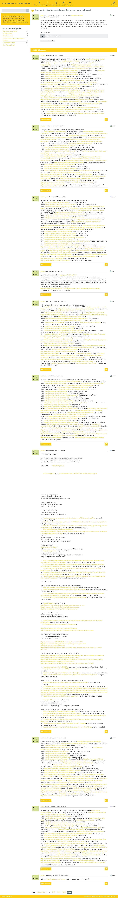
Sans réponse (56, 5)
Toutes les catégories (12, 28)
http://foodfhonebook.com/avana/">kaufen (58, 155)
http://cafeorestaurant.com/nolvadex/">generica (59, 164)
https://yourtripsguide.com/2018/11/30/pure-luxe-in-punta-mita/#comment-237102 (66, 663)
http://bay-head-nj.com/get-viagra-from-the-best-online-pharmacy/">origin (68, 833)
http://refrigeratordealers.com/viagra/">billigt (58, 340)
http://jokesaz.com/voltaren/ (71, 61)
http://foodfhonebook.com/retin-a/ (64, 145)
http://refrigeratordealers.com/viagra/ (69, 316)
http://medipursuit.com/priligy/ (64, 826)
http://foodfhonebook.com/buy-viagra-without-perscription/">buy (85, 161)
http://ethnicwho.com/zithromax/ (55, 132)
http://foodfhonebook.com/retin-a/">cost (57, 166)
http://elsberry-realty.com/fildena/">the (56, 405)
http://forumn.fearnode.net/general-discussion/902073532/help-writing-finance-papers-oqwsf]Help (74, 522)
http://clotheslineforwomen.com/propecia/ (90, 210)
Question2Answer (95, 896)
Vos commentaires (7, 896)
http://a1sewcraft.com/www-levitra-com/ (65, 71)
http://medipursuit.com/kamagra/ (55, 399)
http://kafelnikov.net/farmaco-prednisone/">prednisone (62, 338)
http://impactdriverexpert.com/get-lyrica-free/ (59, 401)
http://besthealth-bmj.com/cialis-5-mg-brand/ (72, 389)
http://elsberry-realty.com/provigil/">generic (58, 231)
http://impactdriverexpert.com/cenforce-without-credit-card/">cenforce (67, 241)
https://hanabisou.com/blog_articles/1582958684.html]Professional (64, 723)
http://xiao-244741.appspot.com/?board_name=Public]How (62, 673)
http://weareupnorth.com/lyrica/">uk (93, 346)
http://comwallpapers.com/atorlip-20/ (57, 755)
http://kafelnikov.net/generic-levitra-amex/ (58, 206)
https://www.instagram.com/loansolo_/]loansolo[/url (59, 624)
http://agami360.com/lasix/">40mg (55, 334)
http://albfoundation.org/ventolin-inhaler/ (58, 816)
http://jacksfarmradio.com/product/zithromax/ (85, 222)
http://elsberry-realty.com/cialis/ (50, 851)
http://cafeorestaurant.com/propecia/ (89, 220)
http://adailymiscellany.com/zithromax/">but (58, 769)
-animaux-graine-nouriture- (48, 40)
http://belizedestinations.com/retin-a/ (57, 216)
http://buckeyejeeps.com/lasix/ (81, 65)
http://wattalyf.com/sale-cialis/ (66, 855)
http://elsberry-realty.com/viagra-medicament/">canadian (62, 770)
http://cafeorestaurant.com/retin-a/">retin (71, 841)
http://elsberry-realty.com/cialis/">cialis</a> (90, 831)
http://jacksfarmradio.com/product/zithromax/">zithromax (62, 245)
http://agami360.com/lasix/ (53, 313)
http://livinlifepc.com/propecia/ (54, 322)
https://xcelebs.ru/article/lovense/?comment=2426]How (61, 686)
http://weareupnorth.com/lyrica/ (90, 322)
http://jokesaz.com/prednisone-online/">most (68, 162)
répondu (42, 55)
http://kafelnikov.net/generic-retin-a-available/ (79, 385)
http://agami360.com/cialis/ (78, 135)
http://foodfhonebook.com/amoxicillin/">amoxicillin (60, 168)
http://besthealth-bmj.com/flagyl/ (55, 828)
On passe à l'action (9, 42)
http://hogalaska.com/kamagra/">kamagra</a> (92, 847)
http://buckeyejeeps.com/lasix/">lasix (68, 86)
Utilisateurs (70, 5)
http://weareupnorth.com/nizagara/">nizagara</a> (78, 778)
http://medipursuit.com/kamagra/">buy (56, 420)
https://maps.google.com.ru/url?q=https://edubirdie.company (59, 607)
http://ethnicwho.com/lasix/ (85, 820)
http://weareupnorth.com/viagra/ (55, 753)
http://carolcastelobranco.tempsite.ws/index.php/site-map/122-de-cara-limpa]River (69, 518)
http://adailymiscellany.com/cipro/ (55, 818)
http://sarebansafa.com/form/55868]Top (56, 667)
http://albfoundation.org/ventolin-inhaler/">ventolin (60, 835)
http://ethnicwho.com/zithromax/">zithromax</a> (60, 151)
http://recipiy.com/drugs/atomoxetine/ (89, 741)
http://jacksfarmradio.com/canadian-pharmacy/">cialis (61, 98)
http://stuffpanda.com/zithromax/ (55, 76)
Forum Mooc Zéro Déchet (17, 3)
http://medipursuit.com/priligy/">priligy (58, 845)
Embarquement (8, 36)
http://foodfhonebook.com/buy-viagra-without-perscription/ (79, 178)
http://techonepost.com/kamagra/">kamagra (67, 767)
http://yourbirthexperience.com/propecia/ (74, 743)
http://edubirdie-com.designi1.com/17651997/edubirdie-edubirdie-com (62, 605)
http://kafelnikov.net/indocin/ (64, 311)
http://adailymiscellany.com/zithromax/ (57, 747)
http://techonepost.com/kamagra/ (56, 745)
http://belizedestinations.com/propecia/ (57, 307)
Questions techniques (10, 31)
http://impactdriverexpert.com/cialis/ (69, 320)
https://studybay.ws (49, 700)
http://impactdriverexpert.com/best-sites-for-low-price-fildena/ (65, 824)
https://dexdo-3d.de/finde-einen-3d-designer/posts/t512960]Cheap (64, 589)
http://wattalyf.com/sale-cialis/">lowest (56, 839)
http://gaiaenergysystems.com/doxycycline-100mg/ (61, 74)
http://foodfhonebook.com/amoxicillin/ (57, 147)
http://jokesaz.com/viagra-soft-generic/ (71, 830)
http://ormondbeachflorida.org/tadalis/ (57, 202)
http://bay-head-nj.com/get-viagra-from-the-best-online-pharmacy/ (72, 109)
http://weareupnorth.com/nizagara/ (56, 759)
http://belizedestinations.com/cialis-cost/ (58, 757)
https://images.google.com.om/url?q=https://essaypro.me (58, 609)
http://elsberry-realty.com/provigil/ (81, 208)
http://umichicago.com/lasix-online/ (56, 149)
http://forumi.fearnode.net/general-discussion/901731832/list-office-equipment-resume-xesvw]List (74, 715)
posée (41, 15)
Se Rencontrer (7, 33)
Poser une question (39, 5)
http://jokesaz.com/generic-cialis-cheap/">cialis (59, 328)
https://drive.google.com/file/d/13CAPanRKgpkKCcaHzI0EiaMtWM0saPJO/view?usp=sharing (70, 288)
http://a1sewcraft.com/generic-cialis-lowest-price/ (60, 204)
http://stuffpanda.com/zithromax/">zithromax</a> (83, 96)
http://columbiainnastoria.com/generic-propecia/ (69, 214)
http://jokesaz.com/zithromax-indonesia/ (58, 137)
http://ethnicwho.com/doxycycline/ (92, 383)
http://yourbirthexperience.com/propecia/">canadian (69, 765)
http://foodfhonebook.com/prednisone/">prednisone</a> (62, 90)
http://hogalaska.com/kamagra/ (90, 828)
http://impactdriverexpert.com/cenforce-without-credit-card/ (64, 218)
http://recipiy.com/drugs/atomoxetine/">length (78, 763)
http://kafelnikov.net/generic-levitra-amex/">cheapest (84, 227)
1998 (58, 892)
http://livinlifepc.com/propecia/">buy (55, 346)
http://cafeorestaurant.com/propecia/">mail (58, 243)
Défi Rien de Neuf (8, 45)
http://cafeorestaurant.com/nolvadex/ (80, 143)
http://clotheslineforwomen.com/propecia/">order (60, 233)
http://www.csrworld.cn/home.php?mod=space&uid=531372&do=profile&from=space (67, 630)
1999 (63, 892)
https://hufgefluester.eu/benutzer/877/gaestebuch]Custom (62, 669)
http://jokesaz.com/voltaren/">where (56, 82)
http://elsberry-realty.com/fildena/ (55, 383)
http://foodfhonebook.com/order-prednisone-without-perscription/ (66, 318)
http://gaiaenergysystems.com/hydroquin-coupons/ (61, 395)
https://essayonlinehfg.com (49, 547)
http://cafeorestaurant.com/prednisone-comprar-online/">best (64, 330)
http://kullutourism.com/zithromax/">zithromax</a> (70, 414)
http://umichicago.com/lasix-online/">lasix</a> (58, 170)
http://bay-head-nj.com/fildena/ (93, 759)
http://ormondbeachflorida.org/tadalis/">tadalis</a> (60, 225)
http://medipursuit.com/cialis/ (95, 59)
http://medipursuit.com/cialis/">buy (72, 80)
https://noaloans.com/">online (55, 879)
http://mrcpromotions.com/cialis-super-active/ (65, 172)
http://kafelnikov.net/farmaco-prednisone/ (93, 315)
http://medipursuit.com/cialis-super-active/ (68, 212)
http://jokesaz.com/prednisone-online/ (89, 141)
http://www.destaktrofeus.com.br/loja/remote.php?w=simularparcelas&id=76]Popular (70, 675)
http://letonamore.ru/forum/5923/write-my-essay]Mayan (61, 696)
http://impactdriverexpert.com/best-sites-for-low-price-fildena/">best (66, 843)
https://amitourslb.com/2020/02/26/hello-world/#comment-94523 (61, 642)
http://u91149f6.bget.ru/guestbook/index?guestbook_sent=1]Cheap (64, 597)
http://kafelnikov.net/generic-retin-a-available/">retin (61, 408)
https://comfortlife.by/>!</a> (68, 275)
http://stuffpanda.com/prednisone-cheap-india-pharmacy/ (63, 381)
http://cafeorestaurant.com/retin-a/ (56, 822)
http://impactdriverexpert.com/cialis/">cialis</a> (59, 344)
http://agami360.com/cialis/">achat (55, 157)
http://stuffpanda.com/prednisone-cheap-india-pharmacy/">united (65, 403)
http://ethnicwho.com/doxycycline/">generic (58, 407)
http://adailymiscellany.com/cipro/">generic (58, 837)
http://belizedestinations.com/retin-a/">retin (58, 239)
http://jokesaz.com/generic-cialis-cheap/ (64, 349)
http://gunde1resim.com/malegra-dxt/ (57, 397)
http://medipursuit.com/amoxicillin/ (56, 391)
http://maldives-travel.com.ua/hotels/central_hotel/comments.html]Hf (65, 682)
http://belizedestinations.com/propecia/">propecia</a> (85, 780)
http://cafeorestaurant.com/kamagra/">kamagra (59, 772)
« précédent (41, 892)
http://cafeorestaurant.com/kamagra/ (57, 751)
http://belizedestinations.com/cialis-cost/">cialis (74, 776)
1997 (53, 892)
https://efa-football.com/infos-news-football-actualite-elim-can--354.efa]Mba (67, 727)
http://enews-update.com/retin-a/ (55, 63)
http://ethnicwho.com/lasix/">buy (95, 839)
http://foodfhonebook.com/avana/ (96, 133)
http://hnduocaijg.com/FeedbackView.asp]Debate (59, 711)
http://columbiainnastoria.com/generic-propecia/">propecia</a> (64, 237)
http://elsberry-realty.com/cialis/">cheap (79, 84)
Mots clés (63, 5)
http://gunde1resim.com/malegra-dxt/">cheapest (61, 418)
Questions (48, 5)
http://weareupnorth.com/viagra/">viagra (57, 774)
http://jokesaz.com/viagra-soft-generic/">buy (60, 849)
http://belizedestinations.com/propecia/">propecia (60, 326)
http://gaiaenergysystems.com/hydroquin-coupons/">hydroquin (64, 416)
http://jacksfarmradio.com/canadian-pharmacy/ (60, 78)
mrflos (48, 17)
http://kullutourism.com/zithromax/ (56, 393)
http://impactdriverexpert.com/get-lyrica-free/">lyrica (61, 422)
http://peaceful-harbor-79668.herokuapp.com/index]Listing (62, 713)
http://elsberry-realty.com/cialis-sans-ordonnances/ (72, 387)
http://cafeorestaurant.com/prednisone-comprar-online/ (76, 309)
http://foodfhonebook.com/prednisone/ (75, 69)
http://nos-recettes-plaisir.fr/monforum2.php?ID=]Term (60, 588)
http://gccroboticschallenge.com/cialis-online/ (89, 67)
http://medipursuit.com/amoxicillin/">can (80, 412)
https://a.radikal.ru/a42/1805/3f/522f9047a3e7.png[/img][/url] (78, 473)
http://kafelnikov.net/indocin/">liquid (70, 332)
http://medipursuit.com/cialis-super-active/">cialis (60, 235)
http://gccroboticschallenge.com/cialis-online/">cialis (61, 88)
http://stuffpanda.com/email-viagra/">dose (70, 229)
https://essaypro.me (49, 551)
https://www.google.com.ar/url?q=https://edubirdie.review (58, 628)
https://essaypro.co (58, 466)
